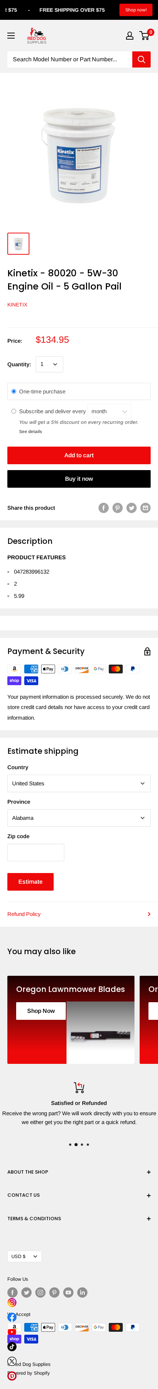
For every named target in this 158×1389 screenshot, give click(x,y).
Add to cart (79, 455)
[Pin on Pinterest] (117, 507)
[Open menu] (11, 36)
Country (17, 767)
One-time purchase (42, 391)
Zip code (18, 836)
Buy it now (79, 479)
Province (18, 802)
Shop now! (136, 9)
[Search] (141, 59)
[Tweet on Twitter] (131, 507)
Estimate (30, 882)
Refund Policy (24, 914)
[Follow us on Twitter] (26, 1292)
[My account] (129, 36)
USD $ (18, 1256)
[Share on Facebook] (103, 507)
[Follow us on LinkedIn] (82, 1292)
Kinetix (17, 305)
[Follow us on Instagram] (40, 1292)
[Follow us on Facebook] (12, 1292)
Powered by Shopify (28, 1373)
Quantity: (19, 364)
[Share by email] (145, 507)
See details (30, 431)
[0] (144, 35)
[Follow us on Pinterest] (54, 1292)
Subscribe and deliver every (53, 411)
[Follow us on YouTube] (68, 1292)
